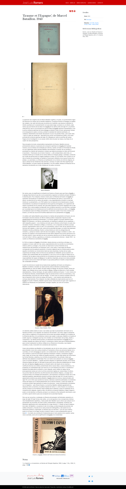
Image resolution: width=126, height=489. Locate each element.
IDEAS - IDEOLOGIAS (93, 24)
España (97, 22)
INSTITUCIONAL (60, 478)
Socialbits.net (70, 487)
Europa (86, 24)
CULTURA (92, 22)
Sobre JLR (72, 2)
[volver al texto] (29, 465)
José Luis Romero (30, 487)
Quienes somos (92, 2)
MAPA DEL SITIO (66, 478)
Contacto (100, 2)
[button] (74, 89)
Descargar (88, 19)
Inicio (67, 2)
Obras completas (81, 2)
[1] (26, 413)
